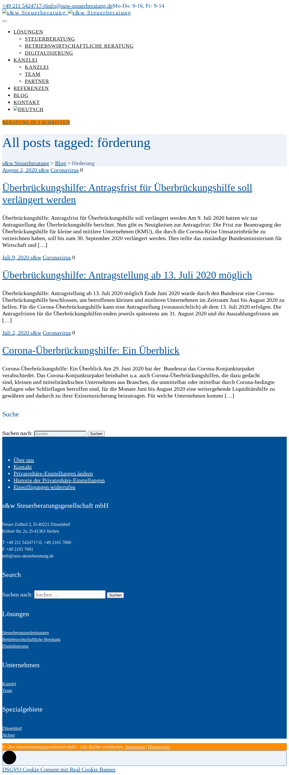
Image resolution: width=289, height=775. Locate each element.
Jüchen (8, 735)
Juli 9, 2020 (16, 257)
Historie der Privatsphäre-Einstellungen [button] (59, 480)
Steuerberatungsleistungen (25, 632)
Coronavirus (65, 170)
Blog (21, 95)
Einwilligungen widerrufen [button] (44, 487)
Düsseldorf (12, 728)
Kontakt (27, 102)
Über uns (24, 460)
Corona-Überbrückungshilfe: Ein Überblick (90, 350)
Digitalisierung (49, 53)
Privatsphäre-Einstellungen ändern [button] (53, 473)
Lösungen (28, 32)
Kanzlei (26, 60)
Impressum (135, 747)
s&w (43, 170)
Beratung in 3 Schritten (36, 122)
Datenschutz (159, 747)
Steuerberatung (50, 39)
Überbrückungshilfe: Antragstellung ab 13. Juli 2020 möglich (127, 275)
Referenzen (31, 88)
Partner (37, 81)
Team (32, 74)
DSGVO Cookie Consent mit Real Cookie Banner (59, 769)
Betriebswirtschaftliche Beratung (79, 46)
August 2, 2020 (20, 170)
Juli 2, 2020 (16, 333)
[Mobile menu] (4, 21)
